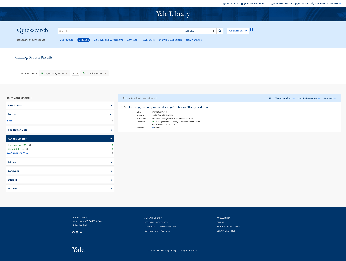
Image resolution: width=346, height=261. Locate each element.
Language (13, 170)
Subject (12, 179)
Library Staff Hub (226, 231)
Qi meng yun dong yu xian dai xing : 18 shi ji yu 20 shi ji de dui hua (169, 107)
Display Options (283, 98)
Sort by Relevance (307, 98)
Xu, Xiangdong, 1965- (18, 153)
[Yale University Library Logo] (173, 14)
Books (10, 120)
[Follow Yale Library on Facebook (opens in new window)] (73, 232)
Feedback (303, 3)
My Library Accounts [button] (326, 3)
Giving (220, 222)
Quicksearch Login (253, 3)
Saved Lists (231, 3)
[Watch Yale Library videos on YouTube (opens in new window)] (81, 232)
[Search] (220, 31)
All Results (66, 40)
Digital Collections (170, 40)
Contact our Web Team (157, 231)
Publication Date (17, 129)
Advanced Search (238, 30)
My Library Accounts (156, 222)
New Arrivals (194, 40)
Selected (327, 98)
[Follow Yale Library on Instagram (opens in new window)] (77, 232)
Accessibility (223, 218)
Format (12, 114)
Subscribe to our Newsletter (160, 226)
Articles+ (132, 40)
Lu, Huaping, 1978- (54, 73)
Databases (149, 40)
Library (12, 161)
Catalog (84, 40)
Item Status (15, 105)
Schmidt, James (94, 73)
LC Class (13, 188)
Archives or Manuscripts (108, 40)
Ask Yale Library (283, 3)
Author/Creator (17, 138)
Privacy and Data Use (228, 226)
